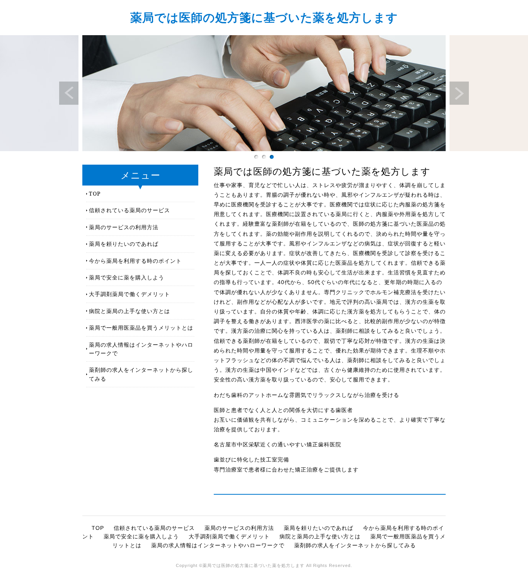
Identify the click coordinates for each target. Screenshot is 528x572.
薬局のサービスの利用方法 (123, 227)
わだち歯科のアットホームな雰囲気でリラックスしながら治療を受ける (306, 395)
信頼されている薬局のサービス (129, 210)
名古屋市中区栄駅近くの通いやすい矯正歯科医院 (277, 444)
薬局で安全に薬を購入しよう (126, 277)
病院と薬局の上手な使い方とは (129, 311)
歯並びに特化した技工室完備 (251, 459)
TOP (94, 193)
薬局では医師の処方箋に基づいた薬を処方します (264, 17)
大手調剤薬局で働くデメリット (129, 294)
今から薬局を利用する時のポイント (135, 260)
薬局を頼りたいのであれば (123, 243)
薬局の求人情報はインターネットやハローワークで (141, 349)
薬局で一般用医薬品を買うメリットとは (141, 327)
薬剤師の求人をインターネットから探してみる (141, 374)
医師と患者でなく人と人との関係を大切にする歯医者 (283, 410)
